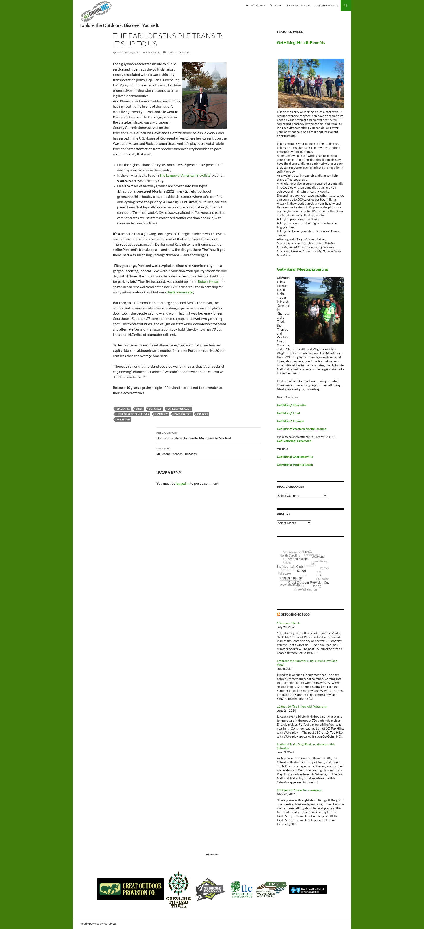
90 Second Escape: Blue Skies (176, 451)
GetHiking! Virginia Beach (295, 464)
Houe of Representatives (133, 414)
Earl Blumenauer (179, 408)
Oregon (202, 414)
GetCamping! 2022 (327, 5)
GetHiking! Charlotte (291, 405)
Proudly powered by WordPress (98, 923)
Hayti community (180, 292)
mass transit (182, 414)
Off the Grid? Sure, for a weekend (299, 790)
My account (259, 5)
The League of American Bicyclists (184, 175)
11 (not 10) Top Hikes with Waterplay (302, 706)
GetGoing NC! (96, 13)
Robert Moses (208, 281)
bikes (139, 408)
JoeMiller (153, 52)
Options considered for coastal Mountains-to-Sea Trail (193, 435)
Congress (155, 408)
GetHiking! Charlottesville (295, 457)
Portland (123, 419)
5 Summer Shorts (288, 623)
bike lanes (123, 408)
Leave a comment (179, 52)
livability (161, 414)
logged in (182, 483)
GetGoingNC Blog (295, 614)
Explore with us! (298, 5)
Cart (278, 5)
